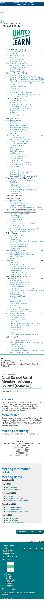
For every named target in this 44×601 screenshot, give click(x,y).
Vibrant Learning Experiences (19, 352)
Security (9, 576)
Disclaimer (10, 578)
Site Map (9, 584)
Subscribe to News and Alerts (29, 532)
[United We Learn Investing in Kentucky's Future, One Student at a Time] (22, 33)
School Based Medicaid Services (21, 164)
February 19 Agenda (13, 497)
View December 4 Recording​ (17, 511)
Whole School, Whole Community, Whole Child (24, 335)
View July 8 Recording (14, 489)
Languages (10, 586)
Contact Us (10, 582)
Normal (10, 567)
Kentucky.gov (7, 598)
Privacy (9, 574)
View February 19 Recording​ (17, 500)
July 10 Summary (12, 520)
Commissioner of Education (13, 360)
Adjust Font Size (8, 560)
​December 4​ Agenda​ (14, 508)
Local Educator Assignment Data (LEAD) (23, 190)
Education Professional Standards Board (23, 180)
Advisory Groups (9, 362)
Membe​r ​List (6, 472)
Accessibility (10, 580)
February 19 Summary (14, 498)
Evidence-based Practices (18, 296)
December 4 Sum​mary (14, 509)
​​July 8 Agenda (11, 487)
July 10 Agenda (12, 519)
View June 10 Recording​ (15, 522)
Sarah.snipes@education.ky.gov (22, 455)
